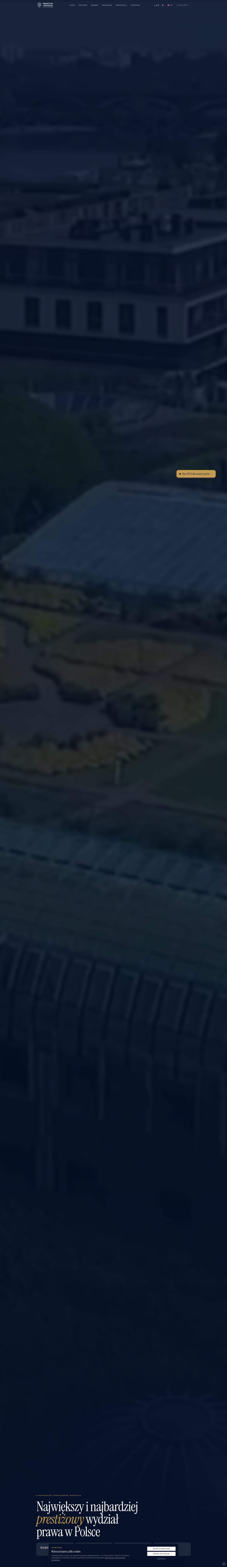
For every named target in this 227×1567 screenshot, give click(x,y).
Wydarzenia (107, 5)
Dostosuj (161, 1559)
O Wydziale (135, 5)
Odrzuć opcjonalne (161, 1553)
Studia (72, 5)
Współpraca (121, 5)
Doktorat (83, 5)
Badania (94, 5)
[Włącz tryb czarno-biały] (162, 5)
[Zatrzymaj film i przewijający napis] (224, 1564)
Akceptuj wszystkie (161, 1548)
